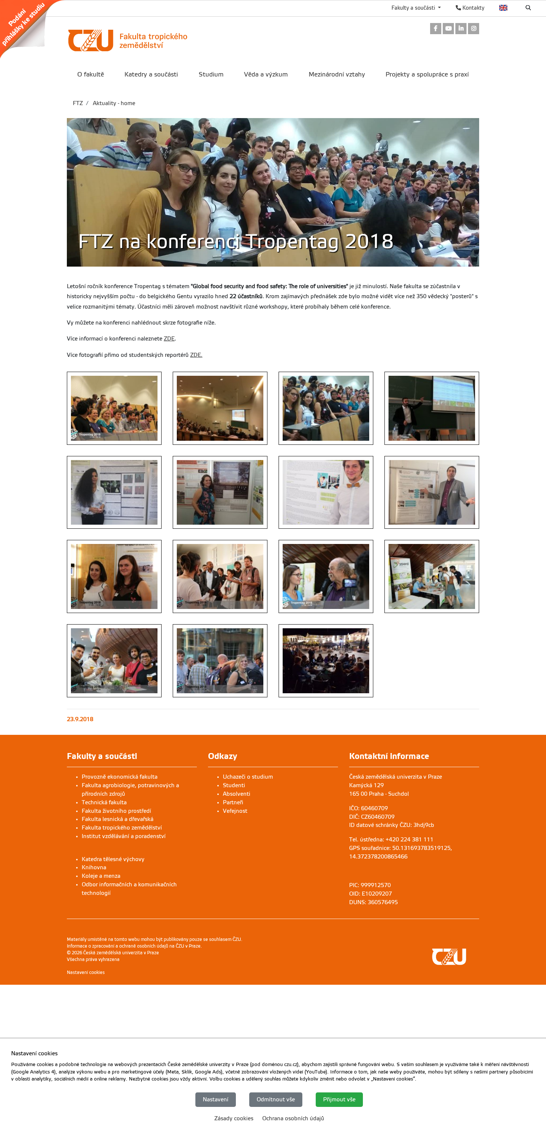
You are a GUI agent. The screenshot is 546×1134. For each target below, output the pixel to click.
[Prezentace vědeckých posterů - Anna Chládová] (220, 492)
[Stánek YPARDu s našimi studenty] (431, 576)
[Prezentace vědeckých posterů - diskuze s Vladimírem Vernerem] (220, 576)
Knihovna (94, 867)
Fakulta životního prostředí (116, 811)
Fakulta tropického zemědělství (122, 828)
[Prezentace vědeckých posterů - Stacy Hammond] (114, 492)
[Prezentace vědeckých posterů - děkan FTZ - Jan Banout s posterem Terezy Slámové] (431, 492)
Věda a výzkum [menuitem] (266, 74)
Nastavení (215, 1099)
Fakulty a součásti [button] (413, 8)
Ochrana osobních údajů (293, 1118)
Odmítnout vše (276, 1099)
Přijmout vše (339, 1099)
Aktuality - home (113, 103)
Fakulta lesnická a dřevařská (117, 819)
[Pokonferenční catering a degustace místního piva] (114, 660)
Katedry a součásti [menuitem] (151, 74)
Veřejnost (235, 811)
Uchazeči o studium (248, 777)
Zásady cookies (233, 1118)
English (503, 8)
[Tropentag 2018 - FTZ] (114, 408)
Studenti (234, 785)
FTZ (78, 103)
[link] (36, 29)
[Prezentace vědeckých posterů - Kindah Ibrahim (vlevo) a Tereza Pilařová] (114, 576)
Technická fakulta (104, 802)
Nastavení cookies (86, 972)
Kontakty (472, 8)
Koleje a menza (101, 876)
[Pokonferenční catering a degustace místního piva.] (220, 660)
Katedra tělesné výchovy (113, 859)
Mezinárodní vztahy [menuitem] (337, 74)
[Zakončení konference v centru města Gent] (326, 660)
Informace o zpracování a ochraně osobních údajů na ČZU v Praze (134, 946)
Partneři (233, 802)
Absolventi (236, 794)
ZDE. (196, 355)
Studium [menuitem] (211, 74)
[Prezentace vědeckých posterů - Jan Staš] (326, 492)
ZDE (169, 339)
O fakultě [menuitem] (90, 74)
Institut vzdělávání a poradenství (124, 836)
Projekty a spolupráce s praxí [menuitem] (427, 74)
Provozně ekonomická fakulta (119, 777)
